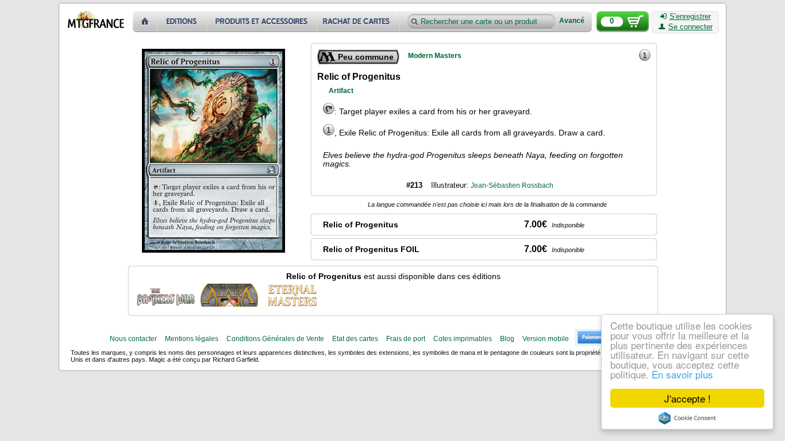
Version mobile (545, 339)
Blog (507, 339)
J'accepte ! (687, 398)
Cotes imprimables (462, 339)
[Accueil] (145, 21)
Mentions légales (191, 339)
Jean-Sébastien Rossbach (512, 185)
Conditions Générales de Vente (275, 339)
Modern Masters (434, 56)
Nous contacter (133, 339)
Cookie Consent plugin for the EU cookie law (687, 418)
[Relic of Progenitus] (166, 295)
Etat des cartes (355, 339)
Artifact (341, 91)
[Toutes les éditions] (182, 21)
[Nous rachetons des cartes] (359, 21)
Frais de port (405, 339)
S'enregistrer (690, 17)
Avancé (571, 21)
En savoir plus (682, 374)
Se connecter (690, 27)
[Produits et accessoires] (262, 21)
